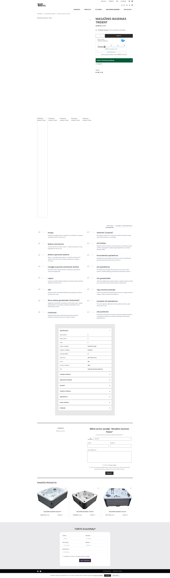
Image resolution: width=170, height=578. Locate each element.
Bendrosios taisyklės (117, 571)
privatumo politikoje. (98, 575)
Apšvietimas (64, 397)
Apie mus (103, 1)
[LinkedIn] (102, 72)
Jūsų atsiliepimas (92, 450)
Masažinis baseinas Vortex (85, 511)
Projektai (111, 1)
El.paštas (112, 443)
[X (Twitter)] (98, 72)
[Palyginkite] (129, 5)
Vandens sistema (65, 374)
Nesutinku (115, 575)
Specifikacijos (64, 330)
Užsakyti (118, 35)
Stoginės (98, 9)
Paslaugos (127, 9)
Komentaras (65, 549)
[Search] (127, 5)
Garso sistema (64, 402)
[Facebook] (129, 1)
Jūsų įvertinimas (90, 439)
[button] (123, 5)
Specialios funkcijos (66, 380)
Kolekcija (62, 408)
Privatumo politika (112, 465)
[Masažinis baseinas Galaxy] (117, 497)
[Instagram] (132, 1)
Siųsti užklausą (85, 560)
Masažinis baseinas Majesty (52, 511)
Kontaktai (123, 1)
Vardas (89, 443)
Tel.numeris (65, 542)
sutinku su (110, 465)
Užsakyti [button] (60, 515)
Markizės (77, 9)
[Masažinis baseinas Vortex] (85, 497)
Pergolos (87, 9)
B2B (117, 1)
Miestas (88, 542)
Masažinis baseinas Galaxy (117, 511)
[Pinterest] (100, 72)
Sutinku (107, 575)
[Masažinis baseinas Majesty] (52, 497)
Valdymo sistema (65, 391)
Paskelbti (109, 473)
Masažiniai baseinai (113, 9)
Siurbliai (62, 385)
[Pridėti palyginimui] (66, 488)
